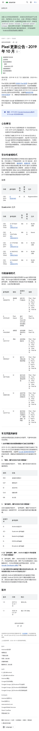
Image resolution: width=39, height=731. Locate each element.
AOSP (3, 38)
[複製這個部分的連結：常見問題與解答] (19, 434)
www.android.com (7, 704)
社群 (12, 720)
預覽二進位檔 (5, 658)
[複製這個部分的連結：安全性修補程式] (19, 155)
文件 (8, 38)
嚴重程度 (27, 163)
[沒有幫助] (16, 42)
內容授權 (24, 633)
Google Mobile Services (9, 707)
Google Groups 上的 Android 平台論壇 (13, 684)
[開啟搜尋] (27, 2)
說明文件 (4, 8)
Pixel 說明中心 (6, 701)
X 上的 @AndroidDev (8, 675)
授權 (24, 720)
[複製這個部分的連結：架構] (7, 180)
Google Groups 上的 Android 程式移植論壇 (14, 690)
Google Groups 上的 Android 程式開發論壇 (14, 687)
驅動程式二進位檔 (7, 664)
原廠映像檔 (5, 661)
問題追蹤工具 (5, 713)
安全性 (14, 38)
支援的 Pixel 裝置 (21, 83)
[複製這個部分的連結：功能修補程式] (17, 273)
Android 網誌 (5, 678)
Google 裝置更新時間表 (27, 452)
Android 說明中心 (7, 698)
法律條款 (18, 720)
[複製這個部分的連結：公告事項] (12, 124)
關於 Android (5, 720)
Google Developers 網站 (25, 112)
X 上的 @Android (7, 672)
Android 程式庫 (6, 649)
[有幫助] (13, 42)
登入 (35, 2)
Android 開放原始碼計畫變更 (13, 30)
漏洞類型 (20, 163)
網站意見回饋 (7, 723)
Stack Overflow (6, 710)
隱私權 (30, 720)
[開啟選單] (3, 2)
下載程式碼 (5, 655)
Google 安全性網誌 (7, 681)
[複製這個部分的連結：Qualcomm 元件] (17, 207)
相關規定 (4, 652)
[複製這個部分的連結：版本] (8, 590)
